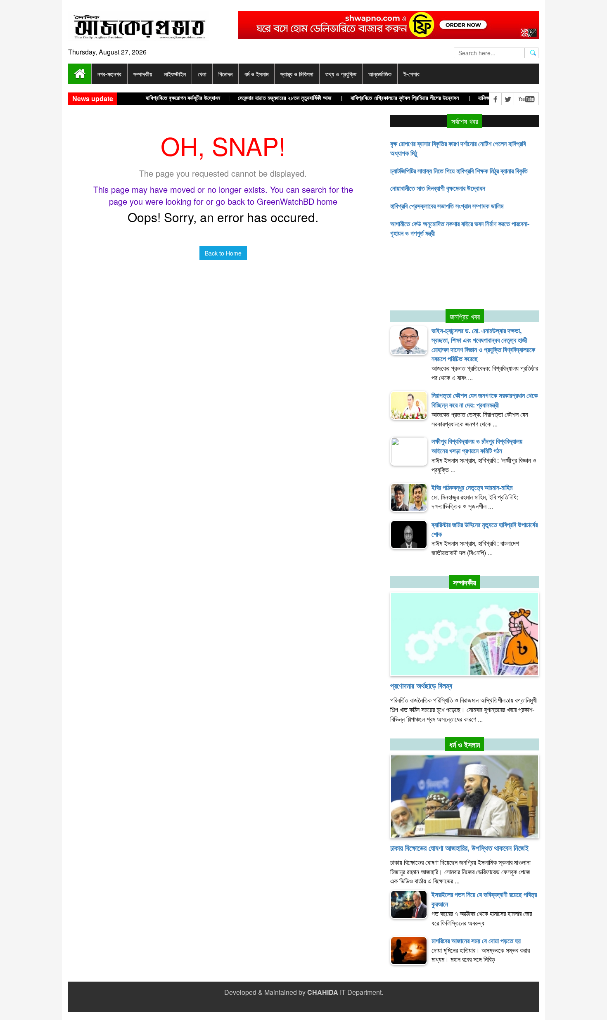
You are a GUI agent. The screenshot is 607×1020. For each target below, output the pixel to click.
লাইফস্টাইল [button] (175, 74)
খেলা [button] (202, 74)
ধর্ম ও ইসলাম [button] (256, 74)
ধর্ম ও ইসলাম (464, 744)
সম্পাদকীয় (464, 582)
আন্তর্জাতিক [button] (379, 74)
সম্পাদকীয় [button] (142, 74)
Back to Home (223, 253)
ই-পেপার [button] (411, 74)
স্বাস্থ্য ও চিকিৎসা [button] (296, 74)
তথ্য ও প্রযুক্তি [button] (340, 74)
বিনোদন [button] (225, 74)
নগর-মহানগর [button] (109, 74)
